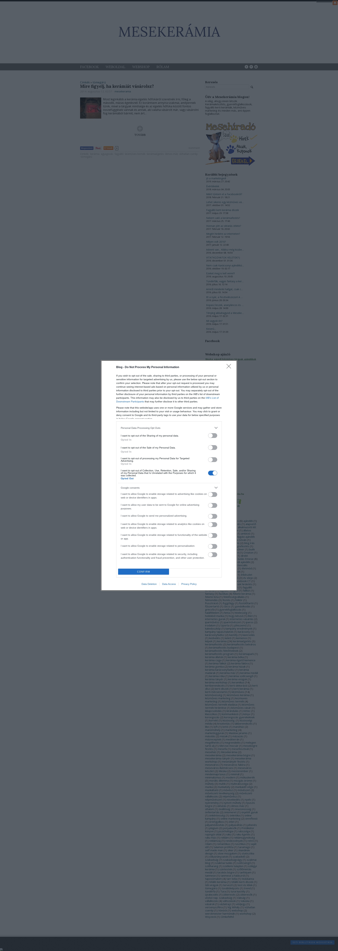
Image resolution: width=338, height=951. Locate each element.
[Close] (230, 367)
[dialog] (169, 475)
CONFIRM (143, 571)
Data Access (169, 584)
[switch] (212, 435)
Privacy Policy (189, 584)
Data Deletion (149, 584)
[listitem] (169, 428)
